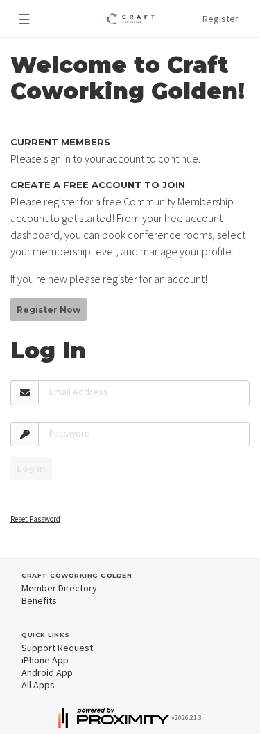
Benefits (39, 600)
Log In (31, 469)
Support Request (57, 647)
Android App (47, 672)
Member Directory (59, 588)
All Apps (38, 685)
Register (220, 18)
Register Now (48, 309)
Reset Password (35, 519)
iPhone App (45, 660)
